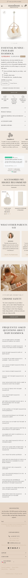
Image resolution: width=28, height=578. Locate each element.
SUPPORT (3, 553)
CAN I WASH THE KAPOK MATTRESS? (12, 454)
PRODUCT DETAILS (6, 112)
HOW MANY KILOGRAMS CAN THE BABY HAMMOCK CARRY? (13, 416)
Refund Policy (4, 569)
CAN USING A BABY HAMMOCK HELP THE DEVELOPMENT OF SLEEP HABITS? (13, 428)
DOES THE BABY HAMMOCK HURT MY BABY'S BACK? (12, 353)
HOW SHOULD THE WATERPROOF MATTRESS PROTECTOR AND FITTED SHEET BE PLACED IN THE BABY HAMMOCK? (13, 481)
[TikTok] (17, 548)
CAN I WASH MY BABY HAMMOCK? (11, 371)
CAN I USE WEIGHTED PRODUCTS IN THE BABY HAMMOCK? (13, 474)
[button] (14, 316)
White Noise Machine (7, 209)
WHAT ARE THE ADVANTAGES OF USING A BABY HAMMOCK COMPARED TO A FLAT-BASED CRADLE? (13, 461)
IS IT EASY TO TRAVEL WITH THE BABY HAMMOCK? (12, 389)
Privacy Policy (15, 567)
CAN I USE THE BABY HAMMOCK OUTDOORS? (11, 395)
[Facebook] (8, 548)
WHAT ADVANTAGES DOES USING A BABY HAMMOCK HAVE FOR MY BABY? (13, 383)
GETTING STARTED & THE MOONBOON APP (12, 116)
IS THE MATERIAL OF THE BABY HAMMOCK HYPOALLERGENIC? (13, 409)
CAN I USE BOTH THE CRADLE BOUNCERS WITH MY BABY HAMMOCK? (13, 488)
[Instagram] (10, 548)
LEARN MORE (4, 556)
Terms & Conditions (5, 567)
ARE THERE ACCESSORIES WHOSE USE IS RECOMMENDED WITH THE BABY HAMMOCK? (13, 402)
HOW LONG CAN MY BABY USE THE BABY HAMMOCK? (13, 422)
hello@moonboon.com (15, 543)
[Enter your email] (25, 521)
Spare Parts (12, 569)
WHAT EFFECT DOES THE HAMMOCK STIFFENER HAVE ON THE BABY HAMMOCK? (12, 495)
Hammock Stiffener (20, 208)
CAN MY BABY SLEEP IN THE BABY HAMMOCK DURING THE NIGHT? (11, 340)
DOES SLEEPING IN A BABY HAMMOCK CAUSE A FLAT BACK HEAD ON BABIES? (12, 346)
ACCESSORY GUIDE (6, 121)
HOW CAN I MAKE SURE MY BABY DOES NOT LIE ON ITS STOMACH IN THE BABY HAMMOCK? (12, 448)
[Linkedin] (19, 548)
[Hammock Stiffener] (20, 198)
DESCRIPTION (5, 108)
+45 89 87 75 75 (15, 536)
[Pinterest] (15, 548)
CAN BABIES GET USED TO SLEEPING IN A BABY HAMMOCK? (13, 435)
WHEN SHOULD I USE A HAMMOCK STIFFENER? (11, 468)
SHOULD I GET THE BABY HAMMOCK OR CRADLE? (13, 376)
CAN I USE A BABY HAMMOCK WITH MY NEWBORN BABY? (13, 441)
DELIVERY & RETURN (6, 125)
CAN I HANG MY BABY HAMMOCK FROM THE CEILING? (13, 365)
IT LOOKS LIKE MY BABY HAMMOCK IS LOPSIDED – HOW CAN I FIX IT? (12, 359)
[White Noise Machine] (7, 198)
